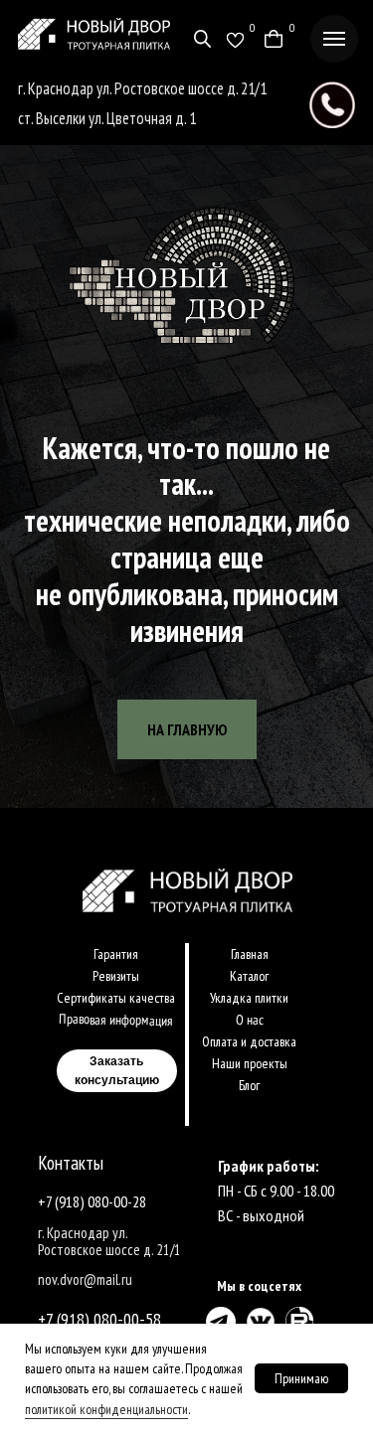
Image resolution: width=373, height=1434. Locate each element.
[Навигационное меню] (334, 39)
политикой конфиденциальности (106, 1409)
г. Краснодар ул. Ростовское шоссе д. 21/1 (142, 88)
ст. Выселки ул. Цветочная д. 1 (107, 118)
